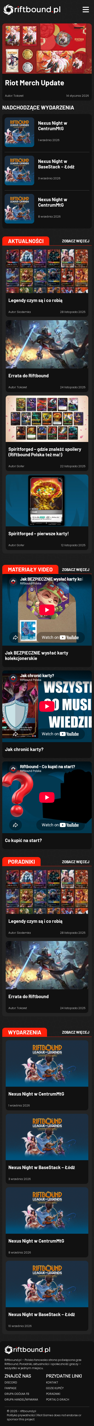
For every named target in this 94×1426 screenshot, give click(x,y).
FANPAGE (10, 1388)
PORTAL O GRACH (57, 1399)
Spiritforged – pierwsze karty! (38, 533)
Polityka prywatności (21, 1415)
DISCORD (11, 1382)
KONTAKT (52, 1382)
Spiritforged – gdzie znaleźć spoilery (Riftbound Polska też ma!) (44, 451)
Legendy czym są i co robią (35, 300)
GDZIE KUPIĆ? (54, 1388)
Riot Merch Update (34, 82)
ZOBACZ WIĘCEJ (75, 241)
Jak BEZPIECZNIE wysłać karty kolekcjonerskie (36, 655)
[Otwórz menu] (86, 9)
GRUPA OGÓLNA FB (17, 1394)
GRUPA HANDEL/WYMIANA (21, 1399)
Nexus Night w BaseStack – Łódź (56, 163)
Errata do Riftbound (28, 375)
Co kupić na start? (23, 840)
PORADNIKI (53, 1394)
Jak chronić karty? (24, 749)
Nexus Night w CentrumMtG (52, 125)
